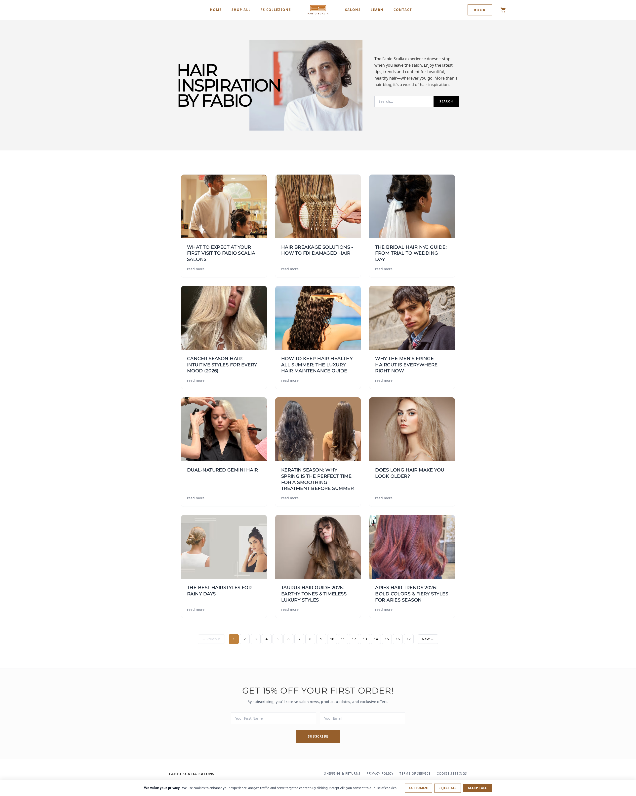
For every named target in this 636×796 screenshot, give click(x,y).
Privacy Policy (380, 773)
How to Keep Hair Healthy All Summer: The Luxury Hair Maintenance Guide (317, 365)
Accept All (477, 788)
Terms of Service (415, 773)
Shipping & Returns (342, 773)
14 (376, 639)
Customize (418, 788)
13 (365, 639)
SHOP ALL (241, 9)
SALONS (353, 9)
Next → (428, 639)
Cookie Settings (452, 773)
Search (446, 101)
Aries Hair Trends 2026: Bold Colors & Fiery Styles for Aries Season (411, 594)
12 (354, 639)
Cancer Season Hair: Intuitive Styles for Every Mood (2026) (222, 365)
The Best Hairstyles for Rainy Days (219, 591)
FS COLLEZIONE (276, 9)
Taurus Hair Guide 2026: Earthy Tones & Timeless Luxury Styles (314, 594)
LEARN (377, 9)
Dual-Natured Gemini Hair (222, 470)
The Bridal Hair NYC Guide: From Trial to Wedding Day (411, 253)
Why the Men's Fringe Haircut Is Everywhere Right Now (406, 365)
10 (332, 639)
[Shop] (503, 9)
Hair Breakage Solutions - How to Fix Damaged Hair (317, 250)
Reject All (447, 788)
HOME (216, 9)
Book (480, 9)
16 (398, 639)
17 (409, 639)
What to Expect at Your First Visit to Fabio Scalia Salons (221, 253)
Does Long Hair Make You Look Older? (409, 473)
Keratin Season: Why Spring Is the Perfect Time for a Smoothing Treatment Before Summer (317, 479)
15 (387, 639)
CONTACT (403, 9)
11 (343, 639)
